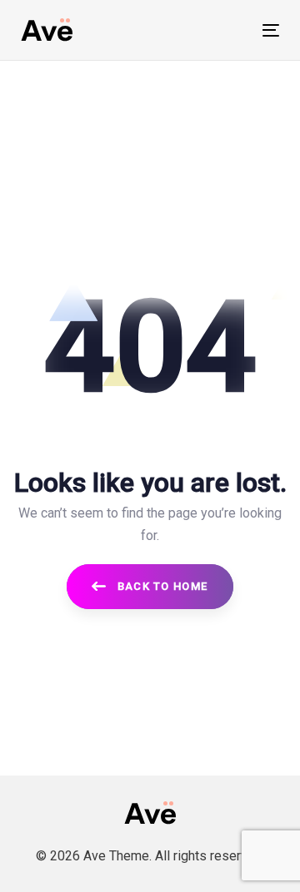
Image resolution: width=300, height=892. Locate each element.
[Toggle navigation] (236, 30)
